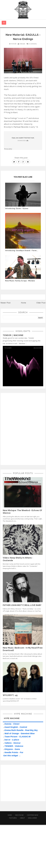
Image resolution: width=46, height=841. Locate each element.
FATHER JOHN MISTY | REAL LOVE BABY (22, 605)
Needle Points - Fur (14, 752)
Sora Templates (20, 837)
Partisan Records (21, 127)
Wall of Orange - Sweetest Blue (20, 733)
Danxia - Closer (12, 724)
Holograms (28, 104)
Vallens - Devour (13, 743)
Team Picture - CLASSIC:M (17, 736)
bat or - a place (12, 740)
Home (23, 302)
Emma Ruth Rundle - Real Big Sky (21, 730)
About (22, 818)
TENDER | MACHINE (13, 335)
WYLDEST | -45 (10, 695)
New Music (19, 815)
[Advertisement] (19, 428)
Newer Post (6, 302)
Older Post (40, 302)
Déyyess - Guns (12, 749)
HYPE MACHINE (12, 718)
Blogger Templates (37, 837)
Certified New (32, 815)
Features (13, 818)
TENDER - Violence (14, 746)
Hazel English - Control (16, 727)
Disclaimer (32, 818)
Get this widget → (12, 755)
